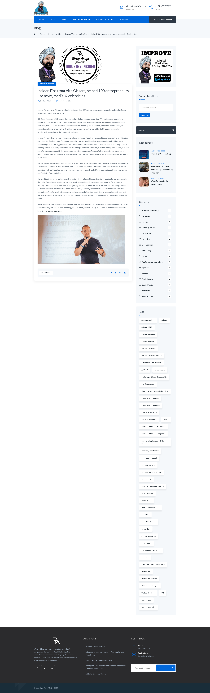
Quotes (156, 268)
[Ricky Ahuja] (41, 8)
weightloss (146, 600)
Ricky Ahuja (47, 101)
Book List (124, 19)
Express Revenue (149, 419)
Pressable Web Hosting (161, 154)
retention (145, 529)
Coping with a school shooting (154, 391)
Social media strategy (151, 550)
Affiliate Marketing (156, 210)
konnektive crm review (151, 472)
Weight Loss (156, 296)
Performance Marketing (156, 262)
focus (166, 419)
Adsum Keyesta (148, 334)
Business (156, 216)
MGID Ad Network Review (152, 486)
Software (156, 290)
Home (41, 19)
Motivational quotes (150, 508)
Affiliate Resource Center (96, 674)
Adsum (164, 320)
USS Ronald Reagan (149, 586)
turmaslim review (149, 579)
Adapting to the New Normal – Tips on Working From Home (162, 169)
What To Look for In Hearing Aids (99, 660)
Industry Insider (65, 101)
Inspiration (156, 233)
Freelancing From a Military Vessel (153, 442)
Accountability (147, 320)
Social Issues (156, 279)
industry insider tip (150, 451)
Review (156, 273)
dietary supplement (150, 398)
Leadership (146, 479)
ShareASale (146, 543)
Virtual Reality (147, 593)
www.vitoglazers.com (53, 211)
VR (163, 593)
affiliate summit (148, 349)
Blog (53, 19)
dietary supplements (150, 405)
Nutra (156, 256)
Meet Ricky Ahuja (81, 19)
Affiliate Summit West (151, 363)
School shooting (148, 536)
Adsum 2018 (146, 327)
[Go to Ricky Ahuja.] (35, 34)
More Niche (146, 501)
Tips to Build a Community (153, 564)
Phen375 (145, 515)
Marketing (156, 250)
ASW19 (144, 370)
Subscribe (145, 115)
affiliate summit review (151, 356)
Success (145, 557)
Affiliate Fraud (147, 341)
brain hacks (160, 370)
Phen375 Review (148, 522)
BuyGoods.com (147, 384)
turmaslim (145, 572)
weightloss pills (148, 607)
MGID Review (147, 493)
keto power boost (149, 458)
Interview (156, 239)
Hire (64, 19)
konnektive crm (148, 465)
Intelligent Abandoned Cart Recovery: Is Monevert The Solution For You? (106, 667)
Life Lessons (156, 245)
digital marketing (149, 412)
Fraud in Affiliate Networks (153, 427)
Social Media (156, 285)
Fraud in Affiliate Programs (153, 434)
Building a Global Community (154, 377)
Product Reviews (104, 19)
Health (156, 222)
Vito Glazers (46, 273)
